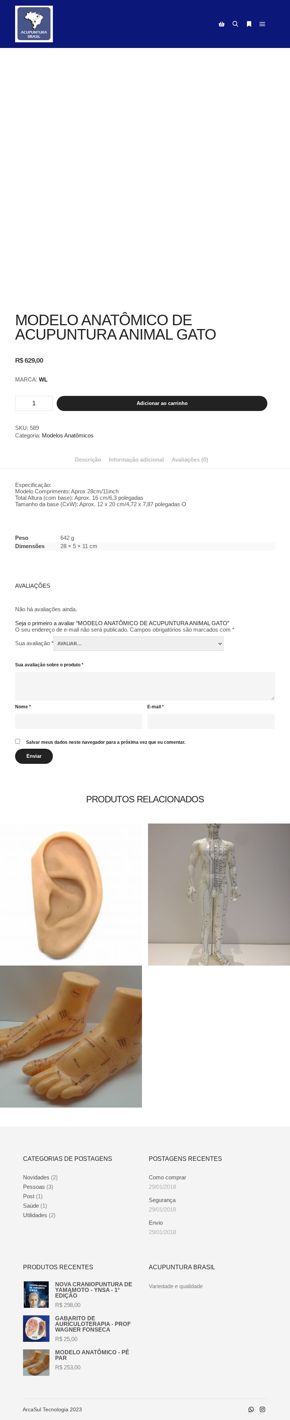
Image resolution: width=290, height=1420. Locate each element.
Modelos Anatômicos (68, 435)
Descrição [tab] (88, 459)
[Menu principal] (262, 24)
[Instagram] (262, 1409)
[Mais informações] (249, 24)
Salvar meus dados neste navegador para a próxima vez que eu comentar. (105, 742)
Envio (156, 1222)
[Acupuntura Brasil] (34, 24)
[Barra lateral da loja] (221, 24)
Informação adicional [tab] (136, 459)
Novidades (36, 1177)
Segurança (162, 1200)
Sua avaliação (34, 643)
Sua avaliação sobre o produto (49, 665)
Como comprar (167, 1177)
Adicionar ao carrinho (162, 403)
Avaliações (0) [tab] (189, 459)
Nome (23, 706)
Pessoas (34, 1187)
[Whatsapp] (251, 1409)
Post (28, 1196)
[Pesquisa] (235, 24)
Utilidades (35, 1215)
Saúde (31, 1205)
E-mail (155, 706)
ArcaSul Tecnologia (45, 1409)
